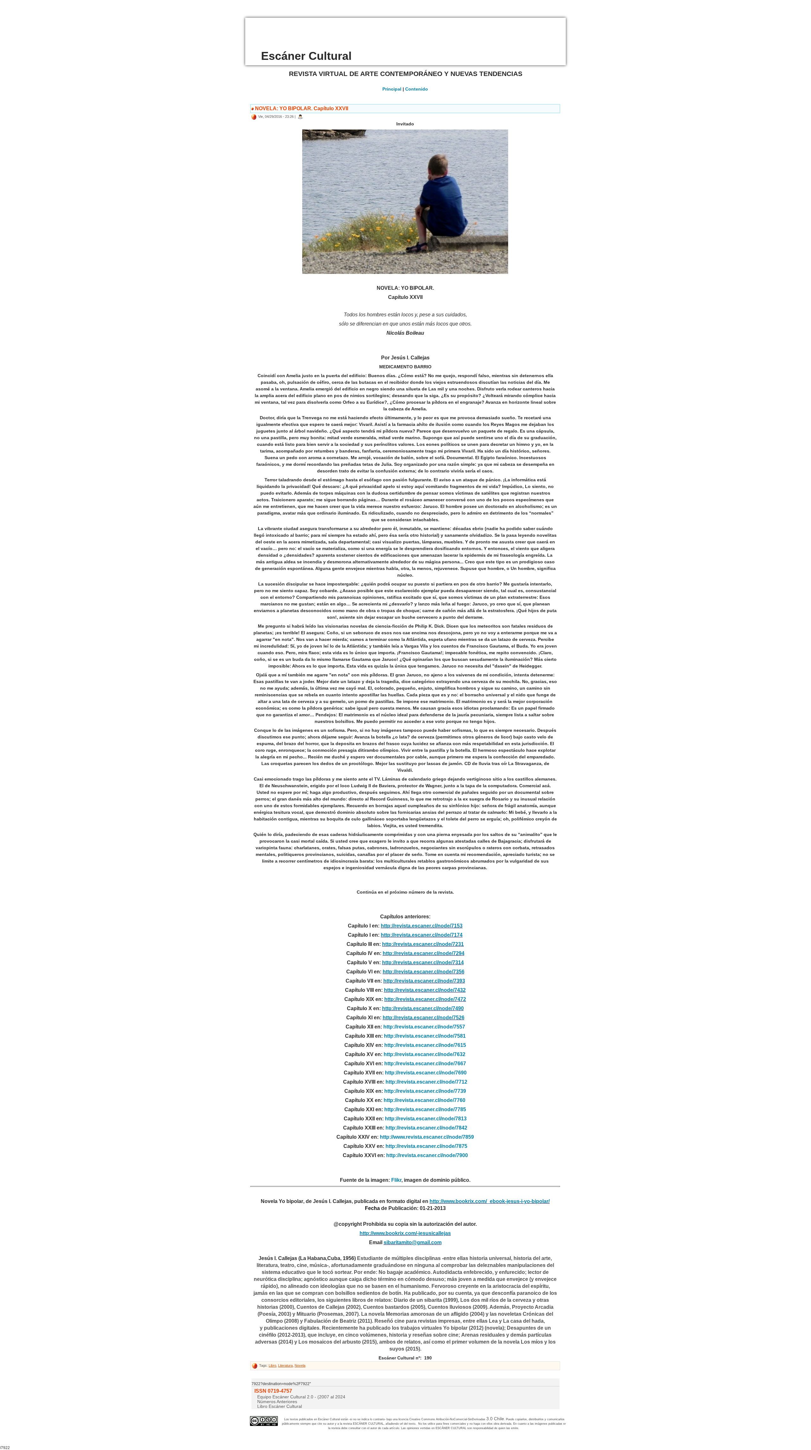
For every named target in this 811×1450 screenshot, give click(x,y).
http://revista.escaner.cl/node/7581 (425, 1036)
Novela (300, 1365)
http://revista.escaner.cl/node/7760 (424, 1100)
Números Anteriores (277, 1401)
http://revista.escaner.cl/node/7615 (425, 1045)
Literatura (285, 1365)
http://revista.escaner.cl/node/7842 (426, 1127)
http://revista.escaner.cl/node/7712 (426, 1082)
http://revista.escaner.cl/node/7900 (427, 1155)
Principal (391, 89)
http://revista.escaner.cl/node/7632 (424, 1054)
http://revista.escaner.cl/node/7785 (425, 1109)
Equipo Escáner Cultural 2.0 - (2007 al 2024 (301, 1396)
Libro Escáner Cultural (279, 1406)
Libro (272, 1365)
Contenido (416, 89)
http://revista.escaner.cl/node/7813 (426, 1118)
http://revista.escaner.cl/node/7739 (425, 1091)
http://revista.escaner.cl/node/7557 (424, 1026)
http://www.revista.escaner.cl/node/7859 (427, 1137)
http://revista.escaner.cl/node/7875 (426, 1146)
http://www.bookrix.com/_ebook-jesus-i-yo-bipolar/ (490, 1201)
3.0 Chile (495, 1418)
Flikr (396, 1180)
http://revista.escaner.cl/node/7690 (426, 1072)
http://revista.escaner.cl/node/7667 (425, 1063)
